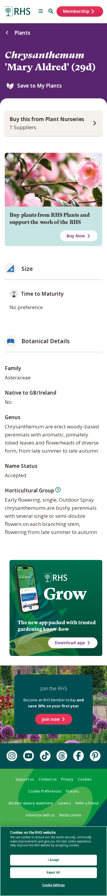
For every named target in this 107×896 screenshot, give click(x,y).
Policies (72, 791)
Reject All (53, 872)
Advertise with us (40, 815)
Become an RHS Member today (53, 703)
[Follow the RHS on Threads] (61, 755)
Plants (22, 32)
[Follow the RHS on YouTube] (28, 755)
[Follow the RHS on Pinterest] (95, 755)
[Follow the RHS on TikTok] (45, 755)
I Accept (53, 860)
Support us (24, 779)
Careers (64, 803)
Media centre (70, 815)
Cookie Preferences (44, 791)
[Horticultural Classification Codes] (58, 489)
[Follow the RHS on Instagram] (12, 755)
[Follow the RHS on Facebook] (78, 755)
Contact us (47, 779)
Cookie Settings (53, 885)
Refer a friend (86, 803)
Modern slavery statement (31, 803)
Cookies (85, 779)
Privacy (67, 779)
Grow (64, 593)
